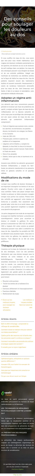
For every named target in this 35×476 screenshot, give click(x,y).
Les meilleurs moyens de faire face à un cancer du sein (25, 304)
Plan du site (17, 475)
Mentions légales (18, 469)
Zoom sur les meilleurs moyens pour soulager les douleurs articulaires (9, 305)
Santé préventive (7, 51)
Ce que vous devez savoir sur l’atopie (13, 376)
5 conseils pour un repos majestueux (13, 347)
